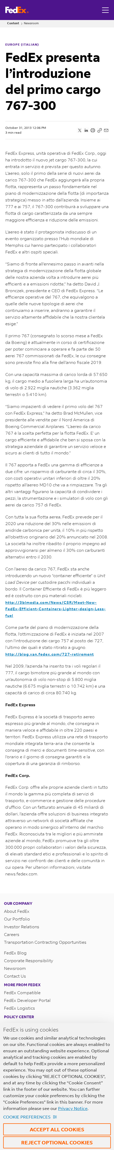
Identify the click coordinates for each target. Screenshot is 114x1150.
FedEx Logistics (19, 1007)
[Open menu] (106, 10)
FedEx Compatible (22, 992)
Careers (11, 934)
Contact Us (15, 975)
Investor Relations (21, 926)
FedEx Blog (15, 952)
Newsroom (31, 23)
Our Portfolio (17, 918)
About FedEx (16, 911)
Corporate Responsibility (28, 960)
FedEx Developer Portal (27, 1000)
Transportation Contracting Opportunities (45, 942)
